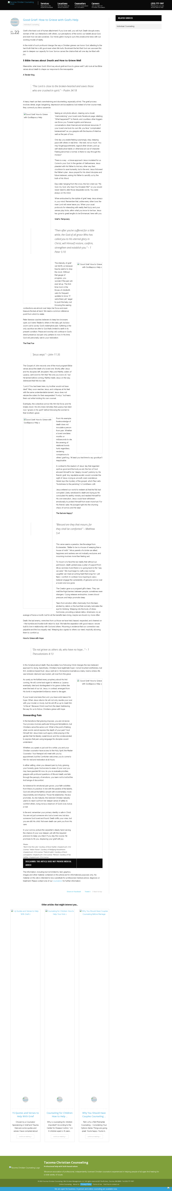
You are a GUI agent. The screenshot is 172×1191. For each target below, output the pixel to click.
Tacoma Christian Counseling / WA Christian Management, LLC (63, 1181)
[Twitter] (56, 1184)
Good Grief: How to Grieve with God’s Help (50, 20)
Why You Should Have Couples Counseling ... (94, 1114)
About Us (76, 1184)
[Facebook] (53, 1184)
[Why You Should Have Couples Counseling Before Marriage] (94, 1004)
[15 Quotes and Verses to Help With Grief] (25, 1004)
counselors (57, 881)
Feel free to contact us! (111, 1184)
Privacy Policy (86, 1184)
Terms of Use (97, 1184)
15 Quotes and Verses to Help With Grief (25, 1114)
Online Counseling (65, 1184)
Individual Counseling (31, 25)
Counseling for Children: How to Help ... (60, 1114)
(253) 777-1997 (157, 5)
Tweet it (87, 892)
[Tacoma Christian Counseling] (23, 3)
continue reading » (25, 1136)
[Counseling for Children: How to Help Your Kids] (59, 1004)
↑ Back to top (97, 892)
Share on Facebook (74, 892)
